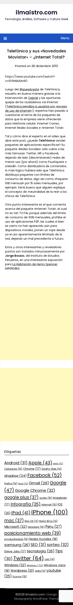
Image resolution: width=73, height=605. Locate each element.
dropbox (15, 475)
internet (49, 504)
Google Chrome (35, 490)
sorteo (58, 545)
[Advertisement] (36, 323)
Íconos (19, 576)
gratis (45, 498)
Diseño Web (52, 469)
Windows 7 (35, 565)
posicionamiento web (32, 533)
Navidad (36, 527)
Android (16, 463)
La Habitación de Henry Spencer (34, 264)
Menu (65, 38)
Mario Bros (48, 521)
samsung (17, 544)
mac (14, 520)
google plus (21, 497)
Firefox (10, 483)
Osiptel (33, 98)
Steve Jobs (15, 551)
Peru (53, 526)
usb (50, 559)
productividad (16, 539)
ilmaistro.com (36, 12)
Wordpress (22, 570)
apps (58, 463)
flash (23, 483)
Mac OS (31, 521)
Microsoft (15, 526)
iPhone (49, 512)
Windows (15, 565)
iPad (20, 513)
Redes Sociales (43, 539)
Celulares (13, 469)
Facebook (44, 475)
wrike (40, 571)
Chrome (32, 469)
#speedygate (29, 89)
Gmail (39, 483)
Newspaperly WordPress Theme (36, 599)
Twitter (28, 558)
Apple (40, 463)
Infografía (26, 504)
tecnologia (40, 551)
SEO (38, 545)
